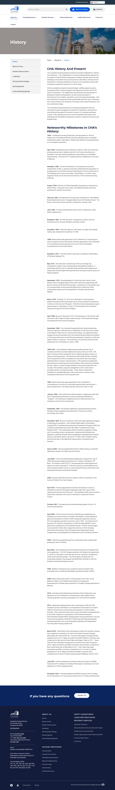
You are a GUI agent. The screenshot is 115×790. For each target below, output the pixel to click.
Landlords (99, 9)
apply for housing (81, 9)
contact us (81, 695)
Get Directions (14, 728)
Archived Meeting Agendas (21, 91)
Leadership (16, 76)
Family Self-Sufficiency (80, 724)
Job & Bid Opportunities (81, 2)
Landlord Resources (84, 17)
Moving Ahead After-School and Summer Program (88, 728)
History (15, 61)
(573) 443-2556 (19, 734)
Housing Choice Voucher (49, 754)
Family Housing (46, 767)
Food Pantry (77, 741)
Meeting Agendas (18, 86)
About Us (14, 17)
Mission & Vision (18, 66)
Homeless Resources (48, 771)
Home (49, 60)
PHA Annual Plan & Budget (21, 81)
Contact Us (99, 17)
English (95, 2)
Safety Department (66, 17)
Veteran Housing (47, 764)
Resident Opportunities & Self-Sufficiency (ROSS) (88, 734)
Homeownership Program (81, 738)
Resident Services (48, 17)
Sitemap (37, 785)
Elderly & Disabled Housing (49, 761)
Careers (13, 24)
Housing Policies (46, 751)
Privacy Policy (26, 785)
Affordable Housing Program (50, 757)
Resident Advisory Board (21, 71)
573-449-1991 (14, 742)
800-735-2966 (21, 738)
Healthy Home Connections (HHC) (83, 731)
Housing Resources (29, 17)
